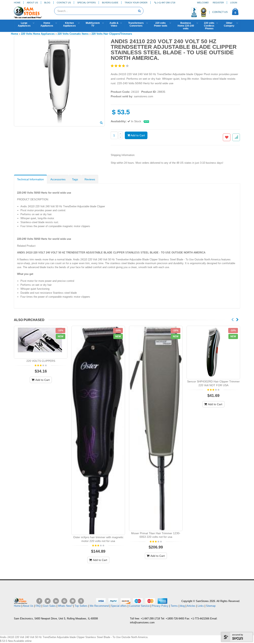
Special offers (119, 605)
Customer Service (139, 605)
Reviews (90, 179)
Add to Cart (137, 135)
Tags (75, 179)
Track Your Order (136, 2)
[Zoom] (101, 123)
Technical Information (30, 179)
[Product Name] (41, 342)
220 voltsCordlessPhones (209, 26)
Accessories (57, 179)
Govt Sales (49, 605)
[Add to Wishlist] (226, 137)
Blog (47, 2)
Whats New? (65, 605)
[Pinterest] (73, 601)
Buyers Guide (110, 2)
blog (182, 605)
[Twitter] (48, 601)
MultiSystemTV (93, 24)
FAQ (38, 605)
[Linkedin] (56, 601)
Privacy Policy (160, 605)
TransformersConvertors (136, 24)
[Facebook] (39, 601)
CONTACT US (220, 12)
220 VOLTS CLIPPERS (40, 360)
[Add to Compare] (236, 137)
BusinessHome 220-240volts (186, 26)
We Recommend (99, 605)
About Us (32, 2)
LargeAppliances (24, 24)
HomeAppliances (46, 24)
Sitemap (211, 605)
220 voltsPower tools (160, 24)
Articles (191, 605)
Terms (175, 605)
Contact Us (64, 2)
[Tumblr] (81, 601)
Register (218, 2)
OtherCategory (229, 24)
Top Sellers (81, 605)
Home (17, 2)
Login (233, 2)
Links (201, 605)
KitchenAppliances (69, 24)
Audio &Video (114, 24)
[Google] (64, 601)
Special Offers (86, 2)
